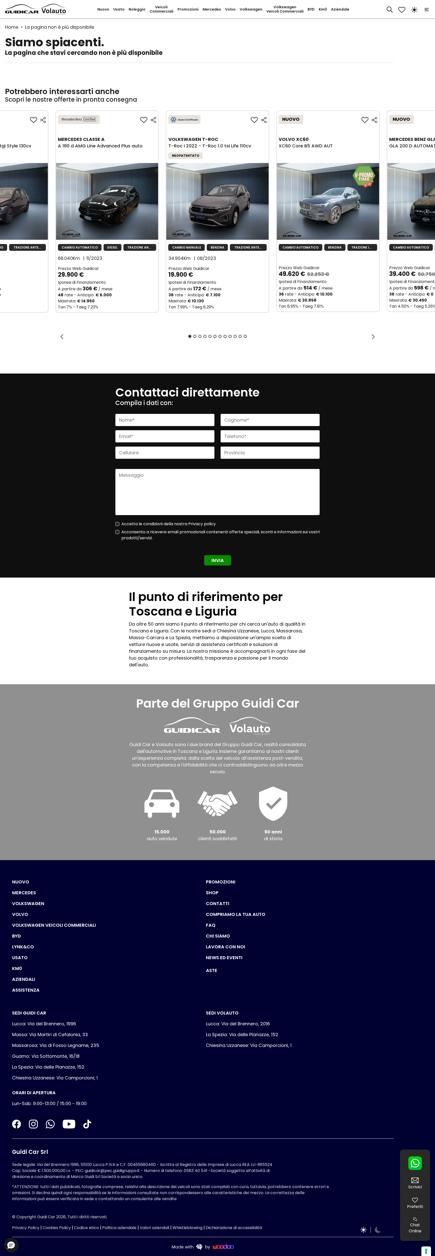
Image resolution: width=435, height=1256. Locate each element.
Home (11, 27)
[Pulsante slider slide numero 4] (204, 336)
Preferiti (415, 1206)
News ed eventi (224, 957)
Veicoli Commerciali (161, 9)
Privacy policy (202, 524)
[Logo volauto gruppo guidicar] (54, 9)
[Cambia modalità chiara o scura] (414, 9)
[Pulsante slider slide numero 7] (220, 336)
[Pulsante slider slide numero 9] (230, 336)
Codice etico (86, 1228)
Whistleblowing (187, 1228)
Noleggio (137, 9)
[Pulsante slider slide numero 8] (225, 336)
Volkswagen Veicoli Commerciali (285, 9)
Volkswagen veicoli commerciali (54, 925)
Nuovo (103, 9)
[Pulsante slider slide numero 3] (199, 336)
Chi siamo (218, 936)
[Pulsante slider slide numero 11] (240, 336)
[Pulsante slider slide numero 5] (209, 336)
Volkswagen (251, 9)
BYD (311, 9)
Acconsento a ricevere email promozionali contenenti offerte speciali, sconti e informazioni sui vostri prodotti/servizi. (220, 535)
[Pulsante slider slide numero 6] (214, 336)
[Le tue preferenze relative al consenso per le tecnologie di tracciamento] (426, 1251)
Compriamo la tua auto (235, 914)
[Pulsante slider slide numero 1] (189, 336)
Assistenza (26, 990)
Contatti (217, 903)
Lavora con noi (225, 947)
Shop (212, 892)
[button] (11, 1245)
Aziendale (340, 9)
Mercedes (212, 9)
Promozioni (188, 9)
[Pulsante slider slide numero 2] (194, 336)
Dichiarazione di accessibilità (234, 1228)
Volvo (230, 9)
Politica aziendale (119, 1228)
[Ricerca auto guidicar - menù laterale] (390, 9)
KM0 (17, 968)
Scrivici (415, 1187)
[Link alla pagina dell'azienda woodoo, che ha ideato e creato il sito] (203, 1246)
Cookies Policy (57, 1228)
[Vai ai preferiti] (401, 9)
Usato (119, 9)
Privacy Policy (25, 1228)
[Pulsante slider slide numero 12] (245, 336)
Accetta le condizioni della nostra (168, 524)
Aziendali (23, 979)
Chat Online (415, 1228)
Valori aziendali (154, 1228)
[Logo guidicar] (23, 9)
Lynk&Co (23, 947)
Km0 (323, 9)
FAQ (210, 925)
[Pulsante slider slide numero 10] (235, 336)
